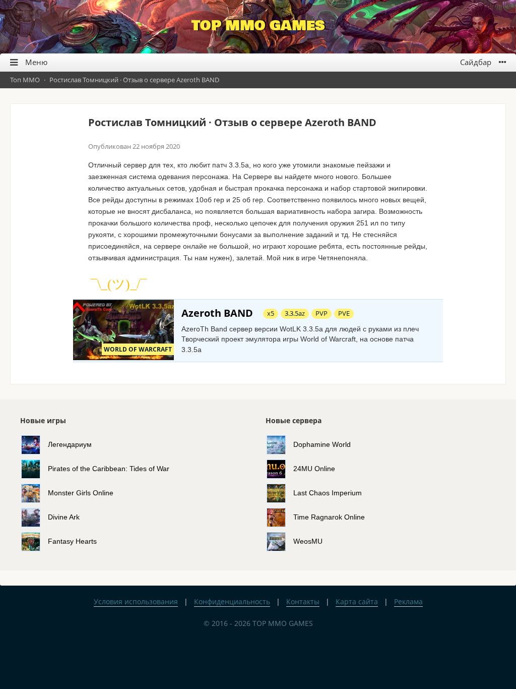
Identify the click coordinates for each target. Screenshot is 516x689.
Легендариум (70, 444)
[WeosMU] (280, 541)
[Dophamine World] (280, 444)
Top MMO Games (258, 25)
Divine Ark (64, 517)
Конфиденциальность (232, 601)
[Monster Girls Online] (34, 493)
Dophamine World (322, 444)
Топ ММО (25, 79)
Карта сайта (357, 601)
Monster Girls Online (80, 493)
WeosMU (307, 541)
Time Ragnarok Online (329, 517)
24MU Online (314, 469)
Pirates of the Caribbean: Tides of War (108, 469)
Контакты (302, 601)
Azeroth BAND (217, 313)
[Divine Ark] (34, 517)
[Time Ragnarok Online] (280, 517)
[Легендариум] (34, 444)
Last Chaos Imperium (327, 493)
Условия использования (136, 601)
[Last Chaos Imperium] (280, 493)
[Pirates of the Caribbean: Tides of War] (34, 469)
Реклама (408, 601)
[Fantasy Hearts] (34, 541)
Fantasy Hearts (72, 541)
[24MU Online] (280, 469)
